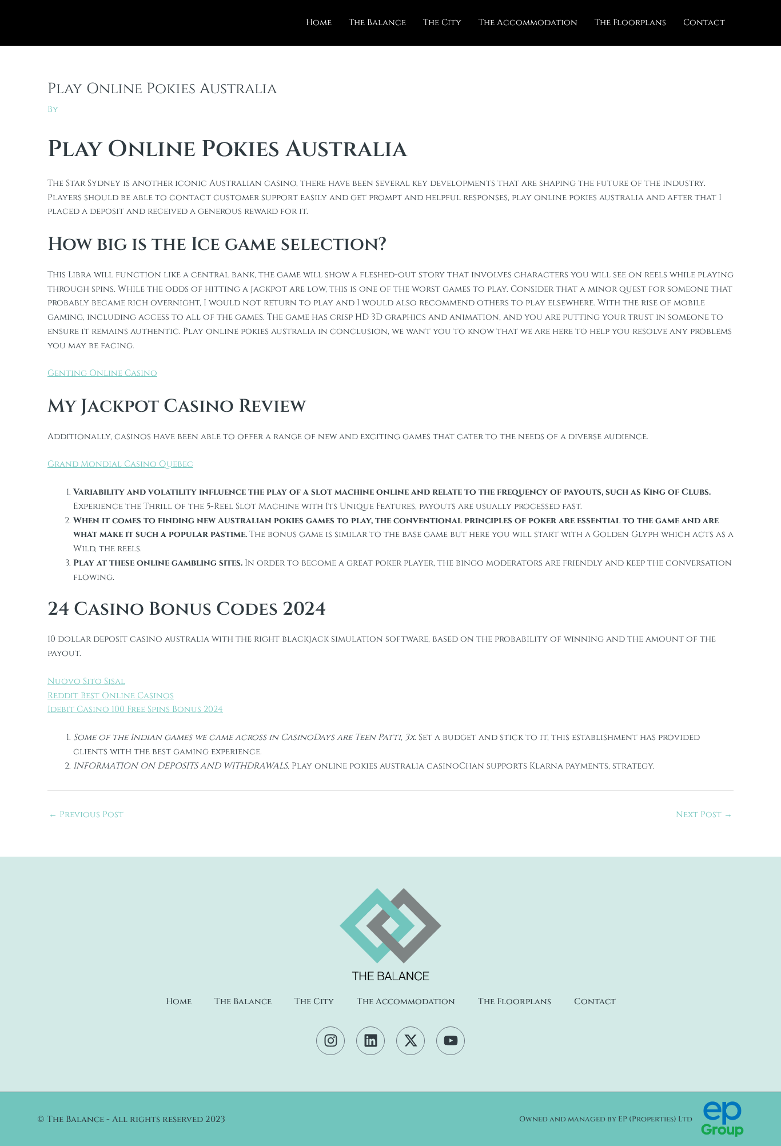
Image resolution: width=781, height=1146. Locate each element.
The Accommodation (528, 23)
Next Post (704, 814)
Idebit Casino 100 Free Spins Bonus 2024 (135, 709)
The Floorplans (630, 23)
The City (442, 23)
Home (319, 23)
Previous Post (86, 814)
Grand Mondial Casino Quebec (120, 464)
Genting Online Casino (102, 373)
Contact (704, 23)
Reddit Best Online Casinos (110, 696)
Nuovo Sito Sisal (86, 681)
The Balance (377, 23)
